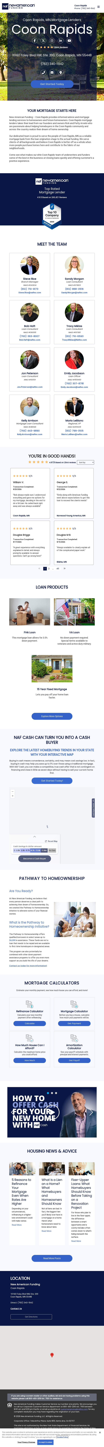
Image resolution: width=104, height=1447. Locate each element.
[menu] (98, 7)
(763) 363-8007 (30, 336)
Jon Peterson (29, 373)
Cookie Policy (62, 1437)
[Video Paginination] (48, 1093)
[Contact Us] (52, 72)
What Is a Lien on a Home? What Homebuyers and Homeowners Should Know (52, 1192)
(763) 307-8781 (74, 383)
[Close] (100, 1432)
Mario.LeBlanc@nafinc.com (74, 434)
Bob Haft (29, 326)
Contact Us (16, 1308)
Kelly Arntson (29, 420)
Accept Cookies (45, 1442)
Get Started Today (52, 84)
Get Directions (31, 1317)
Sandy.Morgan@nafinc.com (74, 292)
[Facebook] (35, 41)
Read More (17, 1225)
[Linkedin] (61, 41)
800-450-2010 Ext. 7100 (39, 1398)
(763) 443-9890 (30, 430)
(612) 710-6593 (74, 336)
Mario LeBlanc (74, 420)
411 (57, 568)
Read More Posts (52, 1258)
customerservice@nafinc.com (74, 1409)
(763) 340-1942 (88, 8)
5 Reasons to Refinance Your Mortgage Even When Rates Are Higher (21, 1192)
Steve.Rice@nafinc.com (29, 292)
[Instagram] (52, 41)
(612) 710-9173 (29, 289)
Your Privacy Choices (26, 1442)
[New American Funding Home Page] (18, 6)
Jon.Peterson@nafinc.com (29, 387)
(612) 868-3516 (74, 289)
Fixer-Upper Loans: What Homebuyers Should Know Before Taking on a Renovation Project (81, 1194)
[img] (52, 1112)
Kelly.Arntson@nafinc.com (29, 434)
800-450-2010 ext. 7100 (73, 1406)
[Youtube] (69, 41)
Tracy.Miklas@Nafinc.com (74, 340)
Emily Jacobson (74, 373)
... (53, 568)
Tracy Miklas (74, 326)
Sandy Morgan (74, 279)
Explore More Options (52, 716)
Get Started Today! (52, 780)
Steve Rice (29, 279)
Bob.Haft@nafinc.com (29, 340)
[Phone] (44, 72)
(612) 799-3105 (74, 430)
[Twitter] (44, 41)
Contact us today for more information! (28, 966)
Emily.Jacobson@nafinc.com (74, 387)
